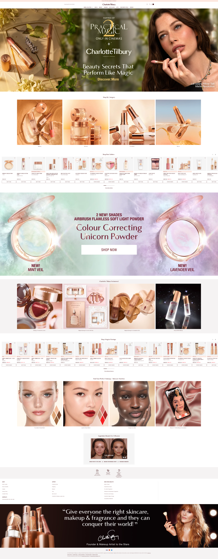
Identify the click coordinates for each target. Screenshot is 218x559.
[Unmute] (125, 457)
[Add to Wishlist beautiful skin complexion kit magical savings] (88, 343)
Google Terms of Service (94, 556)
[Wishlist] (147, 4)
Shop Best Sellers (109, 187)
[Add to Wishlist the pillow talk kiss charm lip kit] (132, 343)
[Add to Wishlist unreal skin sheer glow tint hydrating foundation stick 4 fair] (58, 158)
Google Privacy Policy (85, 556)
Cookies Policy (5, 493)
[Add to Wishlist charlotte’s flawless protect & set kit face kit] (29, 343)
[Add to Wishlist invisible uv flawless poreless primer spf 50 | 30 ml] (146, 158)
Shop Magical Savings (109, 371)
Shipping (53, 486)
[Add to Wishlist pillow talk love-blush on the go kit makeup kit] (117, 158)
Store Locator (4, 484)
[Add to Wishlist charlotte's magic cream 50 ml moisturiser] (44, 158)
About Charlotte (5, 486)
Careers (3, 489)
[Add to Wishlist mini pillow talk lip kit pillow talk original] (73, 158)
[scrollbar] (109, 185)
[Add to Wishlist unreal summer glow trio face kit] (102, 343)
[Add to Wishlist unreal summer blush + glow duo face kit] (15, 343)
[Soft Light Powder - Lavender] (109, 234)
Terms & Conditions (81, 554)
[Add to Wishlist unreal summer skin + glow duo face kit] (44, 343)
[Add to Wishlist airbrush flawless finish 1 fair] (15, 158)
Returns (53, 489)
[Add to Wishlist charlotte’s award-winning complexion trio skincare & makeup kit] (73, 343)
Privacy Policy (4, 491)
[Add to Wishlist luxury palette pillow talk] (161, 158)
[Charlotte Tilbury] (109, 4)
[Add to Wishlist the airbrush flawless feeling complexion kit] (102, 158)
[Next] (215, 154)
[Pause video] (123, 457)
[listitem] (88, 7)
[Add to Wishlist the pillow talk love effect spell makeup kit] (161, 343)
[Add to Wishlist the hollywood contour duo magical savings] (176, 343)
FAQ (53, 491)
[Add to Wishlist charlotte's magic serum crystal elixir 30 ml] (132, 158)
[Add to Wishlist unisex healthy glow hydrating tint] (205, 158)
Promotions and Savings (108, 493)
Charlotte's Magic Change (109, 496)
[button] (150, 4)
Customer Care (55, 484)
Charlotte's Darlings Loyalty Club (58, 496)
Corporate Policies (89, 554)
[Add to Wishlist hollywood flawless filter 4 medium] (88, 158)
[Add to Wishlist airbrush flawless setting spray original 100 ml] (29, 158)
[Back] (212, 154)
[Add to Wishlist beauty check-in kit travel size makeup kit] (190, 158)
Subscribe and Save (108, 486)
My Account (54, 493)
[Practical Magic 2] (109, 50)
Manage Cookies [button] (95, 554)
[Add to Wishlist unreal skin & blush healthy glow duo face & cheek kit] (176, 158)
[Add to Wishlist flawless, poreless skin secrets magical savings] (58, 343)
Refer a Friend (106, 484)
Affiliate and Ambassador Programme (111, 491)
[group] (8, 170)
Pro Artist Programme (108, 489)
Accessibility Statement (108, 498)
